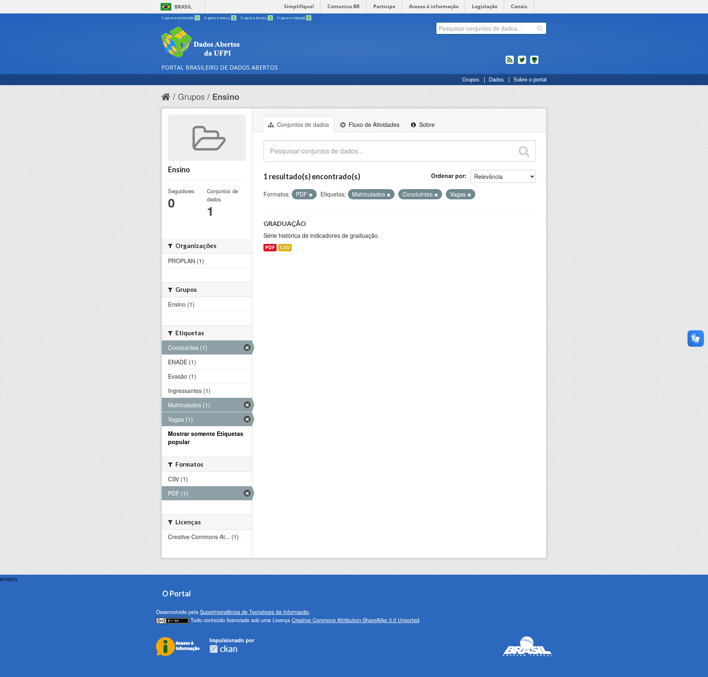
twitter (522, 63)
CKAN (223, 649)
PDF (270, 247)
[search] (539, 28)
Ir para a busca (256, 17)
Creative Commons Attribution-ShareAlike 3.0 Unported (355, 620)
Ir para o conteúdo (179, 17)
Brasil (183, 6)
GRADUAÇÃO (284, 223)
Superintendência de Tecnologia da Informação (254, 612)
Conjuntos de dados (302, 124)
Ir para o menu (219, 17)
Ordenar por (448, 176)
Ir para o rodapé (293, 17)
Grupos (470, 80)
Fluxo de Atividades (373, 124)
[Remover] (311, 194)
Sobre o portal (530, 80)
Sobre (426, 124)
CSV (285, 247)
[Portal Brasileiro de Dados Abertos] (249, 43)
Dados (496, 80)
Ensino (225, 96)
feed (510, 63)
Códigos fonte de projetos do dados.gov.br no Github (534, 63)
